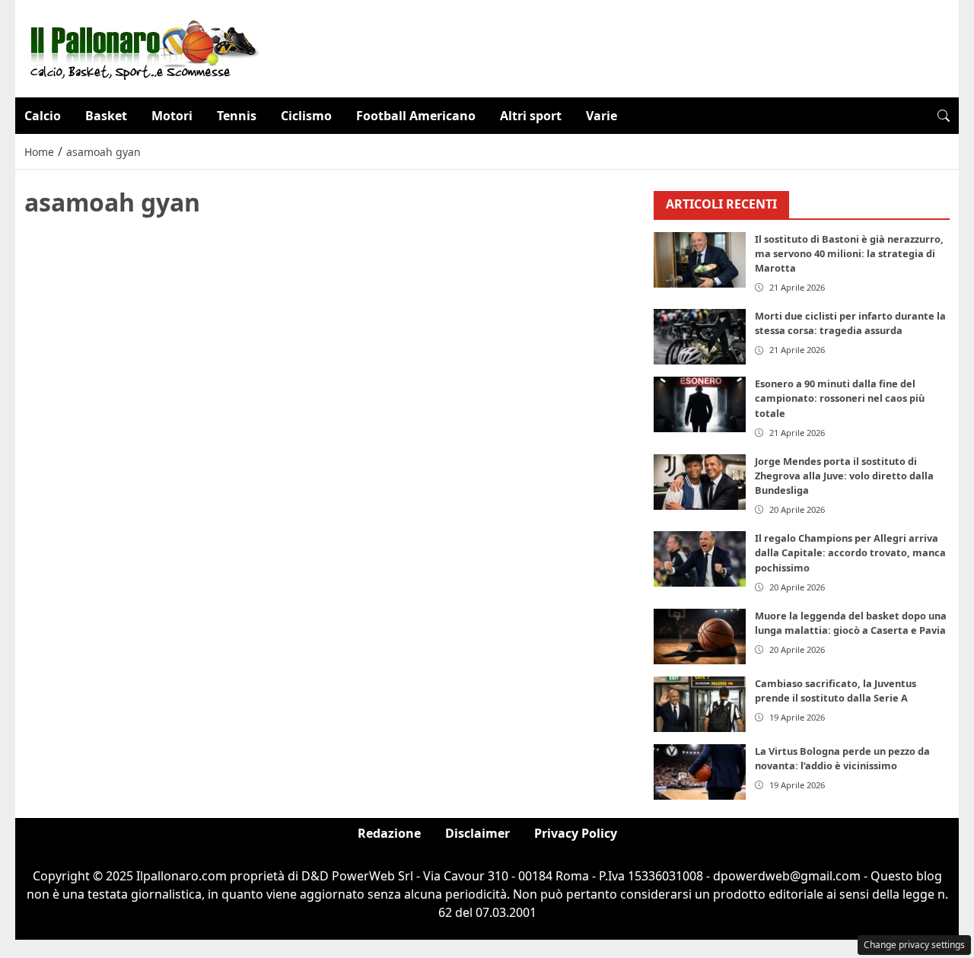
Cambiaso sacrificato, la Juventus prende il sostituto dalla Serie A (835, 690)
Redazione (389, 833)
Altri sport (531, 115)
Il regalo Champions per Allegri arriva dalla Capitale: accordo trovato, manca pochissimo (850, 552)
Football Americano (416, 115)
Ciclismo (306, 115)
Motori (172, 115)
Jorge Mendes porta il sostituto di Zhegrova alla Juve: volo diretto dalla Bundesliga (844, 475)
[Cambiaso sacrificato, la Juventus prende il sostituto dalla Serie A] (700, 704)
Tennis (236, 115)
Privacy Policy (575, 833)
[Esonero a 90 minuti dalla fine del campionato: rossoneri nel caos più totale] (700, 404)
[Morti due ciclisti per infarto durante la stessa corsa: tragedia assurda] (700, 336)
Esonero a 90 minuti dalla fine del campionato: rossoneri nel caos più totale (840, 398)
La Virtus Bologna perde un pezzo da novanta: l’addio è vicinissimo (842, 758)
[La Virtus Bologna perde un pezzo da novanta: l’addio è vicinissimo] (700, 772)
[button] (943, 116)
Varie (601, 115)
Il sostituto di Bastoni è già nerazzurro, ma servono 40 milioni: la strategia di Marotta (849, 253)
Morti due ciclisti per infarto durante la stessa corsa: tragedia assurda (850, 323)
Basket (106, 115)
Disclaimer (477, 833)
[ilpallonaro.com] (141, 47)
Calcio (42, 115)
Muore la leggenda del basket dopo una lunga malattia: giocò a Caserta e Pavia (851, 623)
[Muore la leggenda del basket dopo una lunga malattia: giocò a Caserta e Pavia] (700, 636)
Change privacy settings (914, 944)
